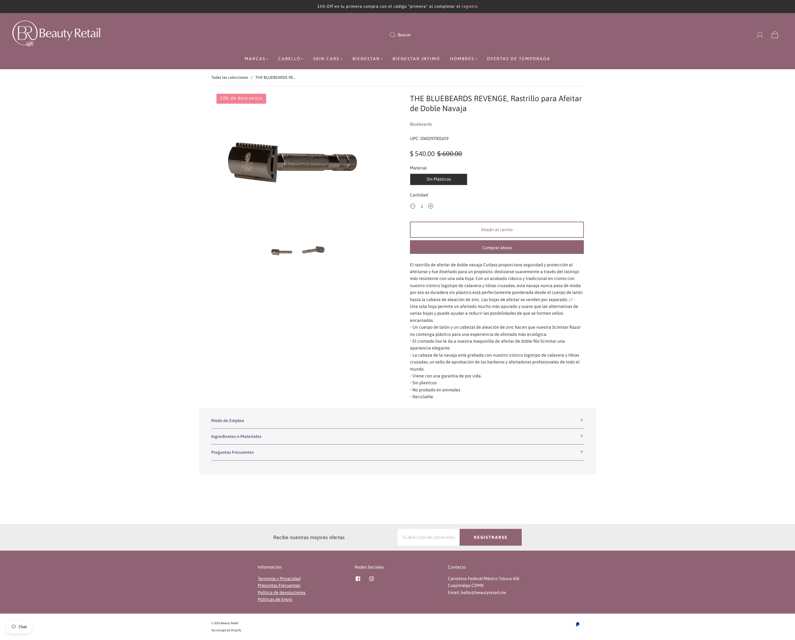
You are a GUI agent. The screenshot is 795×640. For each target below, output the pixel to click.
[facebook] (358, 579)
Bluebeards (421, 124)
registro (470, 6)
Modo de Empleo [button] (227, 420)
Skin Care (326, 58)
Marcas (255, 58)
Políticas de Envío (275, 599)
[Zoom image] (298, 166)
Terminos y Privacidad (279, 578)
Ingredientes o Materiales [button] (236, 436)
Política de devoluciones (282, 592)
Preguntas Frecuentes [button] (232, 452)
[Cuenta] (760, 35)
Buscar (404, 34)
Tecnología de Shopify (226, 630)
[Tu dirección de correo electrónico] (429, 537)
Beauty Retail (229, 623)
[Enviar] (396, 35)
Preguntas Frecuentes (279, 585)
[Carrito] (775, 35)
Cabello (289, 58)
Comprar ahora (497, 247)
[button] (229, 166)
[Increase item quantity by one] (431, 207)
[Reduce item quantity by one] (413, 207)
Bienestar (366, 58)
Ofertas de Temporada (518, 58)
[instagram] (371, 579)
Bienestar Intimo (416, 58)
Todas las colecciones (229, 77)
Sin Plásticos (439, 179)
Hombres (462, 58)
